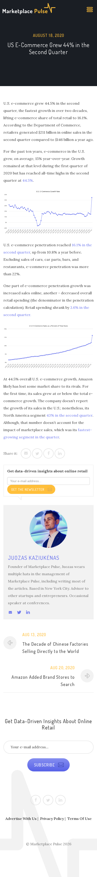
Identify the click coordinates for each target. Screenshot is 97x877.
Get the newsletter (28, 489)
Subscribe (45, 764)
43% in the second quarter (69, 415)
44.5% (27, 180)
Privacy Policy (52, 818)
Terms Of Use (79, 818)
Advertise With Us (21, 818)
